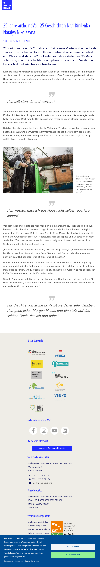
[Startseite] (7, 2)
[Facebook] (33, 431)
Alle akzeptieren (73, 555)
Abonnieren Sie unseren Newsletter (52, 448)
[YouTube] (54, 431)
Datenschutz (8, 561)
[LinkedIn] (65, 431)
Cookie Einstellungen (32, 561)
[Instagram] (44, 431)
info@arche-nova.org (42, 483)
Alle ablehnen (73, 547)
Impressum (19, 561)
